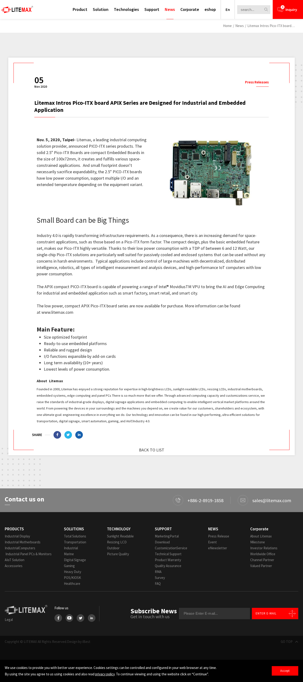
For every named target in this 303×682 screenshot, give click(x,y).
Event (212, 542)
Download (162, 542)
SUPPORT (163, 529)
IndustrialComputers (20, 548)
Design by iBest (78, 641)
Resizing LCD (117, 542)
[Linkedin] (79, 435)
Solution (100, 9)
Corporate (189, 9)
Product (80, 9)
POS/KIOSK (72, 577)
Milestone (257, 542)
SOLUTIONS (74, 529)
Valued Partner (261, 566)
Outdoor (113, 548)
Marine (69, 554)
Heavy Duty (72, 571)
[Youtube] (69, 618)
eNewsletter (217, 548)
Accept (285, 671)
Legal (9, 619)
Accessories (13, 566)
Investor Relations (263, 548)
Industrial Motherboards (22, 542)
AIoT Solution (14, 560)
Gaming (69, 566)
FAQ (158, 583)
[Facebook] (58, 618)
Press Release (218, 536)
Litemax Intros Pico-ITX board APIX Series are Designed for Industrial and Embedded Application (271, 25)
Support (151, 9)
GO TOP (287, 641)
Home (227, 25)
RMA (158, 571)
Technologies (126, 9)
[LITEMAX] (17, 9)
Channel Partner (262, 560)
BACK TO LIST (151, 450)
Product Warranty (168, 560)
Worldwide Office (262, 554)
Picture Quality (118, 554)
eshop (210, 9)
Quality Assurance (168, 566)
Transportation (75, 542)
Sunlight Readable (120, 536)
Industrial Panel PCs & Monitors (28, 554)
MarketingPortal (167, 536)
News (170, 9)
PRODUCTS (14, 529)
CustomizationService (171, 548)
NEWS (213, 529)
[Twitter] (80, 618)
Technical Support (168, 554)
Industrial (71, 548)
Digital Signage (75, 560)
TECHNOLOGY (118, 529)
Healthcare (72, 583)
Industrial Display (17, 536)
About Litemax (261, 536)
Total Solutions (75, 536)
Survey (160, 577)
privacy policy (105, 674)
